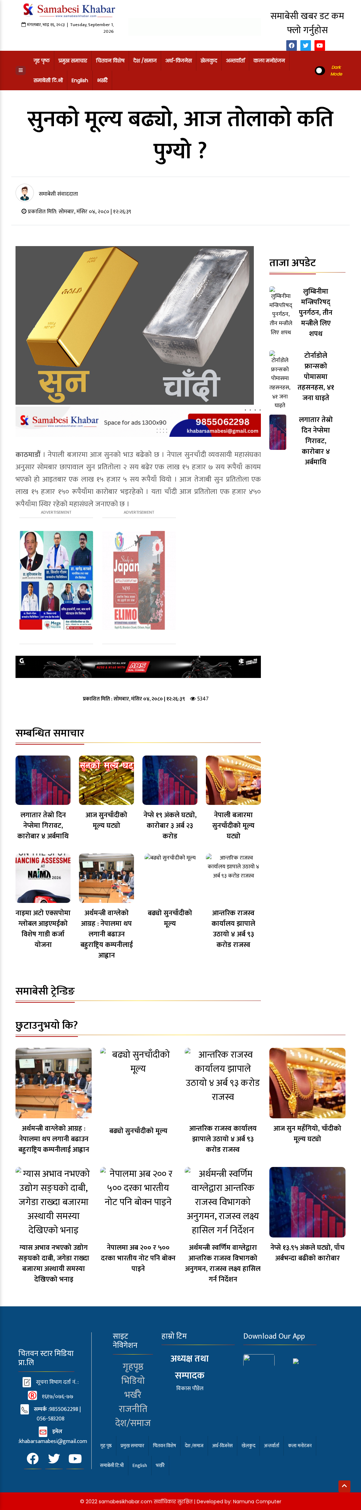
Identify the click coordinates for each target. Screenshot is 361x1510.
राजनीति (133, 1409)
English (80, 80)
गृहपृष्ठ (133, 1367)
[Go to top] (344, 1486)
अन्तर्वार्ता (235, 60)
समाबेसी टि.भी (48, 80)
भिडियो (133, 1381)
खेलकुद (209, 60)
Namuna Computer (257, 1501)
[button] (21, 70)
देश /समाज (145, 60)
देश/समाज (133, 1423)
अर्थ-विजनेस (178, 60)
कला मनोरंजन (269, 60)
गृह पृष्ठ (41, 60)
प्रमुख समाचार (73, 60)
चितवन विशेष (110, 60)
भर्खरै (102, 80)
